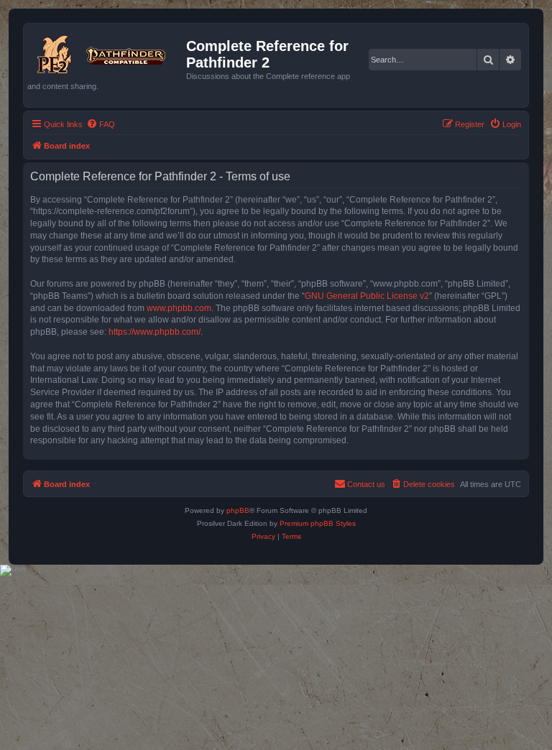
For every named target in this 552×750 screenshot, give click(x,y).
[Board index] (106, 51)
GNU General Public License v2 (367, 296)
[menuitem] (100, 124)
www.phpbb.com (179, 308)
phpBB (237, 510)
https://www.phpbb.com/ (155, 332)
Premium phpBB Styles (318, 523)
